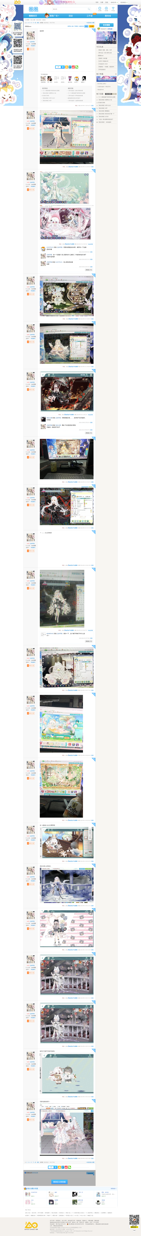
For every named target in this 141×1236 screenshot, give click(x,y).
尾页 (38, 22)
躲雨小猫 (80, 1200)
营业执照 (52, 1224)
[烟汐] (51, 1194)
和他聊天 (33, 45)
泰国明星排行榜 (41, 1215)
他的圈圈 (33, 44)
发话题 (91, 26)
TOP (134, 1230)
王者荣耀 (103, 1212)
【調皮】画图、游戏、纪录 (105, 50)
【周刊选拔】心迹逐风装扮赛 (75, 100)
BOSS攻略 (40, 1212)
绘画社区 (61, 1212)
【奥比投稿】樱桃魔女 (104, 111)
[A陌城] (98, 1202)
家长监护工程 (71, 1220)
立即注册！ (110, 29)
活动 (70, 15)
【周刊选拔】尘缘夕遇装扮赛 (75, 90)
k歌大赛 (34, 1212)
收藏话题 (81, 26)
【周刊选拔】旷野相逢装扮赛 (75, 95)
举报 (76, 105)
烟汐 (56, 1192)
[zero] (27, 1202)
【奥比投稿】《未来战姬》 (105, 122)
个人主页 (28, 44)
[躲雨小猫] (74, 1202)
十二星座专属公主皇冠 (78, 1212)
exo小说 (76, 1215)
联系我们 (58, 1220)
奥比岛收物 (54, 1212)
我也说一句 (89, 269)
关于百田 (52, 1220)
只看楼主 (76, 26)
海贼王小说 (90, 1215)
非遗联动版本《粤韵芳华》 (104, 86)
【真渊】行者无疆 (102, 58)
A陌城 (103, 1200)
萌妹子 (49, 1215)
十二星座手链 (89, 1212)
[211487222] (27, 1194)
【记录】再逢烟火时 (103, 61)
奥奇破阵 (47, 1212)
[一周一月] (74, 1194)
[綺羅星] (51, 1202)
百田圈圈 (27, 20)
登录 (97, 2)
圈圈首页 (32, 15)
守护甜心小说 (69, 1215)
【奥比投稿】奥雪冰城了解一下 (106, 113)
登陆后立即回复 (59, 1182)
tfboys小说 (82, 1215)
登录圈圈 (106, 25)
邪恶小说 (68, 1212)
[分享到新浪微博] (73, 67)
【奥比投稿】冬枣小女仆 (48, 98)
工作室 (89, 15)
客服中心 (84, 1220)
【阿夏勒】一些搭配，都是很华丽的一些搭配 (107, 66)
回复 (86, 26)
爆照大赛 (55, 1215)
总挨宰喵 (32, 41)
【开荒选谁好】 (102, 69)
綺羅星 (56, 1200)
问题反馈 (78, 1220)
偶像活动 (33, 1215)
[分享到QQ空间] (66, 67)
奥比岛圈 (33, 20)
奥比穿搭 (38, 20)
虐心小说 (27, 1212)
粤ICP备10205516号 (61, 1224)
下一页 (34, 22)
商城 (108, 15)
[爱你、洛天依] (98, 1194)
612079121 (50, 247)
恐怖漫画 (61, 1215)
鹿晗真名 (96, 1212)
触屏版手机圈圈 (74, 166)
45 (58, 67)
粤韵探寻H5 (101, 89)
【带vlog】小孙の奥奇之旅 (105, 52)
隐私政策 (96, 1220)
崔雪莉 (27, 1215)
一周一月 (80, 1192)
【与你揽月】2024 (103, 64)
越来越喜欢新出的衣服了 (74, 98)
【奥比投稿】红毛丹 (103, 116)
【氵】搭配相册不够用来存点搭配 (50, 90)
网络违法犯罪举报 (58, 1225)
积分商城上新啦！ (102, 83)
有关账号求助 (45, 95)
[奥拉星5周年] (106, 37)
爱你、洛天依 (105, 1192)
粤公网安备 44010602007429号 (76, 1224)
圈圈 (37, 9)
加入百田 (64, 1220)
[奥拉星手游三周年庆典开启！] (106, 81)
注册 (101, 2)
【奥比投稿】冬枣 (46, 100)
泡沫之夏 (49, 418)
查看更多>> (114, 1188)
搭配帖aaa (100, 55)
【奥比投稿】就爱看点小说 (49, 93)
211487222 (34, 1192)
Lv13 (28, 41)
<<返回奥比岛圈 (90, 22)
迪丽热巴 (110, 1212)
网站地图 (90, 1220)
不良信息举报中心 (90, 1224)
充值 (106, 2)
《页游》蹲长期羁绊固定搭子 (105, 119)
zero (32, 1200)
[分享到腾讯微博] (70, 67)
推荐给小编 (70, 26)
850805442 (50, 633)
